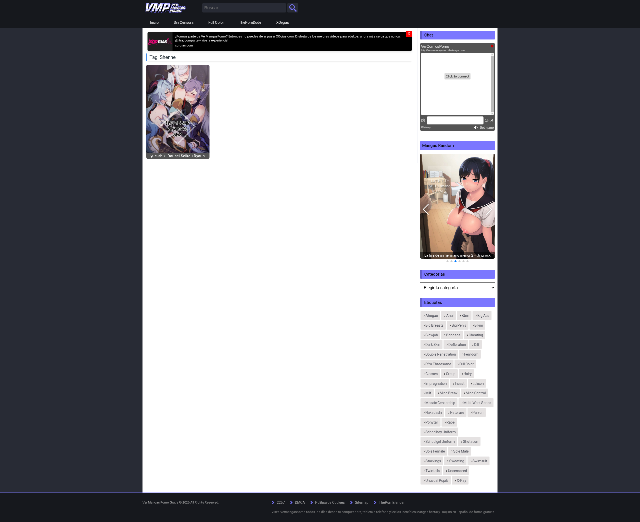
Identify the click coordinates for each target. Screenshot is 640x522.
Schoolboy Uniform (441, 432)
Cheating (476, 335)
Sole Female (435, 451)
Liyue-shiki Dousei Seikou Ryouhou (178, 156)
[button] (425, 209)
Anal (450, 316)
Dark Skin (433, 345)
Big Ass (483, 316)
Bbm (465, 316)
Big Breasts (435, 325)
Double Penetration (441, 354)
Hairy (468, 374)
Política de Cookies (330, 503)
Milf (429, 393)
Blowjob (432, 335)
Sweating (456, 461)
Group (451, 374)
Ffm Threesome (438, 364)
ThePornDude (250, 22)
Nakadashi (434, 413)
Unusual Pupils (437, 481)
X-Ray (461, 481)
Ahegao (432, 316)
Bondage (453, 335)
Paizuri (478, 413)
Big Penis (459, 325)
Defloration (457, 345)
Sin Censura (184, 22)
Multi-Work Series (477, 403)
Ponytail (432, 422)
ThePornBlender (392, 503)
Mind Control (476, 393)
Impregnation (436, 384)
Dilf (477, 345)
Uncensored (457, 471)
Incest (459, 384)
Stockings (433, 461)
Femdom (471, 354)
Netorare (457, 413)
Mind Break (449, 393)
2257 (281, 503)
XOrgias (282, 22)
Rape (450, 422)
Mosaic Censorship (440, 403)
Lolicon (478, 384)
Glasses (432, 374)
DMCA (300, 503)
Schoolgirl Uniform (440, 442)
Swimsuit (479, 461)
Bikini (478, 325)
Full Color (216, 22)
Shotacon (470, 442)
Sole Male (461, 451)
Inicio (154, 22)
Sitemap (361, 503)
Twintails (433, 471)
